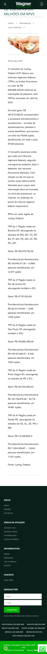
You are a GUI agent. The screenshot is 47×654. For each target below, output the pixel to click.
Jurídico (7, 565)
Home (10, 23)
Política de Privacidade (15, 650)
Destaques (8, 557)
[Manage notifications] (6, 648)
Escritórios (8, 513)
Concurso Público (11, 539)
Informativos (24, 23)
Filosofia (7, 509)
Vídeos (7, 554)
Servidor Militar (10, 531)
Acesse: (34, 650)
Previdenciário (10, 535)
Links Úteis (8, 580)
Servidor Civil (9, 527)
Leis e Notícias (14, 27)
